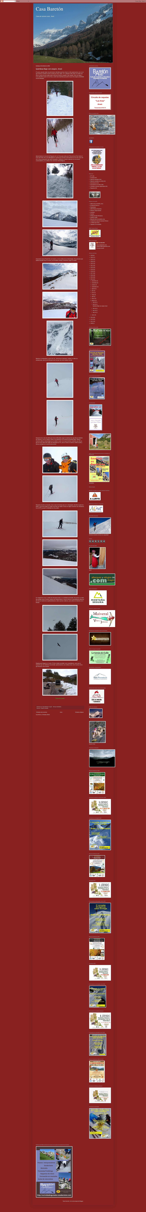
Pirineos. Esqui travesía (95, 210)
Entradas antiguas (79, 712)
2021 (92, 265)
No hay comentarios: (57, 706)
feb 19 (94, 308)
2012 (92, 319)
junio (93, 292)
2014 (92, 279)
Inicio (61, 712)
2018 (92, 271)
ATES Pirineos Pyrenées (96, 208)
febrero (93, 300)
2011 (92, 321)
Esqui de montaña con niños (96, 181)
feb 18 (94, 310)
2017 (92, 273)
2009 (92, 323)
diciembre (94, 280)
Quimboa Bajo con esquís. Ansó (49, 69)
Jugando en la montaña (95, 224)
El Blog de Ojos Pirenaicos (96, 215)
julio (93, 290)
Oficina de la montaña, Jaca (96, 203)
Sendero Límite (93, 217)
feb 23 (94, 304)
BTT (91, 176)
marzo (93, 298)
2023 (92, 261)
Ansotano (92, 212)
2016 (92, 275)
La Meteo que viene (94, 222)
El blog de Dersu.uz (94, 205)
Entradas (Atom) (46, 714)
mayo (93, 294)
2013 (92, 317)
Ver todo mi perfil (100, 248)
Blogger (81, 1201)
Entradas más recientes (41, 712)
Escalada (92, 177)
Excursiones (93, 183)
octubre (93, 284)
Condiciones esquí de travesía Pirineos (99, 221)
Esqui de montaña (44, 708)
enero (93, 315)
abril (93, 296)
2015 (92, 277)
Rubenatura (93, 207)
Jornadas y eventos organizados (97, 186)
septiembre (94, 286)
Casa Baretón (49, 8)
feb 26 (94, 302)
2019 (92, 269)
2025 (92, 257)
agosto (93, 288)
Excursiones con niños (95, 184)
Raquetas (92, 188)
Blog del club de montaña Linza (97, 219)
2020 (92, 267)
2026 (92, 255)
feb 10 (94, 312)
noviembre (94, 282)
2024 (92, 259)
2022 (92, 263)
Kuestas (92, 214)
